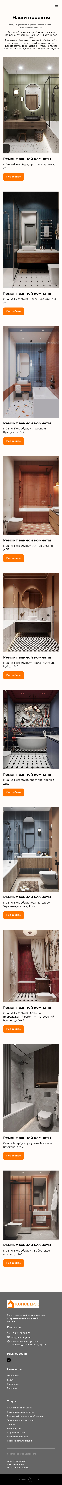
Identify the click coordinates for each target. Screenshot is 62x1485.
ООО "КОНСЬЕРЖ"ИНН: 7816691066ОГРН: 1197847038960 (18, 1464)
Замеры (11, 1424)
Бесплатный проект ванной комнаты (25, 1416)
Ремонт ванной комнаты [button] (27, 159)
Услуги (10, 1380)
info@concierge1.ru (21, 1337)
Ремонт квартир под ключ (20, 1412)
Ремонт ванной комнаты (19, 1407)
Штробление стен (16, 1432)
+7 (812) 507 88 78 (20, 1333)
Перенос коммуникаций (19, 1440)
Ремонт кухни (14, 1428)
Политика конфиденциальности (21, 1454)
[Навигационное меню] (56, 5)
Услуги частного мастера (20, 1420)
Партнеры (12, 1388)
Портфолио (13, 1384)
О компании (13, 1375)
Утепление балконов (17, 1436)
